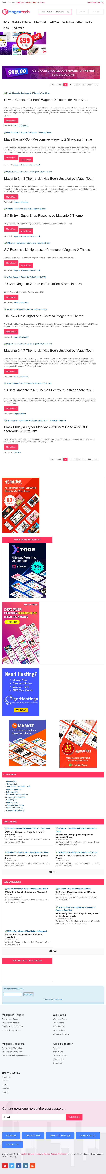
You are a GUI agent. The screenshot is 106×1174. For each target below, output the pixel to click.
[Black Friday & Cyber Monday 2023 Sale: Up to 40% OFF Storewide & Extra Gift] (35, 420)
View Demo (26, 160)
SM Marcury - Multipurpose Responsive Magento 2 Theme (74, 835)
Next (89, 85)
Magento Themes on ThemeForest (27, 165)
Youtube (6, 1092)
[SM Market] (27, 743)
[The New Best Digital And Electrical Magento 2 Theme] (25, 309)
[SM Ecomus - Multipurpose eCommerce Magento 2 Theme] (27, 243)
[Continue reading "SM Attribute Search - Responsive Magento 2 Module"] (27, 889)
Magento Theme (20, 414)
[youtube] (5, 1165)
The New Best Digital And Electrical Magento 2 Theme (43, 316)
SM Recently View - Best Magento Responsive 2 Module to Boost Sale (78, 914)
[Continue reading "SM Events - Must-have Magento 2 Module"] (78, 889)
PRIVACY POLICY (88, 1135)
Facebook (6, 1077)
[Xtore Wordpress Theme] (27, 570)
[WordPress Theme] (53, 633)
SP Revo (41, 3)
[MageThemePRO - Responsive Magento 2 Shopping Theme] (28, 133)
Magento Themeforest (59, 1154)
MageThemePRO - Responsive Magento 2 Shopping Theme (48, 139)
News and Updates (21, 126)
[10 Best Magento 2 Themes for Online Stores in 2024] (25, 277)
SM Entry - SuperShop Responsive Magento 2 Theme (43, 215)
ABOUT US (11, 1135)
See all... (53, 872)
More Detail (11, 120)
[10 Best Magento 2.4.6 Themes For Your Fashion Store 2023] (28, 383)
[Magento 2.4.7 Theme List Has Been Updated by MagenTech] (28, 344)
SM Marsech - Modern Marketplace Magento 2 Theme (26, 856)
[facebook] (18, 1165)
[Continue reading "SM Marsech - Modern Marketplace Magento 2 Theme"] (27, 852)
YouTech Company (28, 1154)
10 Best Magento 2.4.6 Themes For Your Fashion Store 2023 (48, 390)
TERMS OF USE (33, 1135)
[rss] (32, 1165)
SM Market (20, 3)
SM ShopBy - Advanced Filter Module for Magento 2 (24, 935)
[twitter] (11, 1165)
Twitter (5, 1085)
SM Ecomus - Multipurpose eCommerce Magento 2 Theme (47, 250)
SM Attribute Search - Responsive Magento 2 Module (26, 893)
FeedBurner (58, 999)
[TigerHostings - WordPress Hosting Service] (53, 692)
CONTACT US (12, 1144)
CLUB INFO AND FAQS (60, 1135)
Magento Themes (43, 1154)
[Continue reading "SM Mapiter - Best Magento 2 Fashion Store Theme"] (78, 852)
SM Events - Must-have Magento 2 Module (75, 892)
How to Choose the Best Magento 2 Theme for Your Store (46, 100)
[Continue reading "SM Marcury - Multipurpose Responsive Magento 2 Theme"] (78, 829)
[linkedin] (25, 1165)
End (96, 85)
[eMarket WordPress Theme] (53, 505)
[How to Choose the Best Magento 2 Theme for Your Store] (26, 93)
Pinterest (6, 1088)
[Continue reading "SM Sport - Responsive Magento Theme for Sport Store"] (27, 828)
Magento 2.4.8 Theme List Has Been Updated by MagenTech (48, 178)
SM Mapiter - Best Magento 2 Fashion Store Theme (76, 856)
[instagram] (39, 1165)
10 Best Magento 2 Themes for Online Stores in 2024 (43, 284)
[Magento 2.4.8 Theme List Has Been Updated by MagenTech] (28, 172)
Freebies (17, 452)
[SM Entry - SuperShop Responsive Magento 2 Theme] (25, 209)
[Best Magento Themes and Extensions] (16, 12)
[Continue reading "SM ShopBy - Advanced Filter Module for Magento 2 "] (27, 931)
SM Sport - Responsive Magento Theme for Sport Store (25, 833)
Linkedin (6, 1081)
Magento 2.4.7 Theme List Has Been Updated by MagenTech (48, 350)
